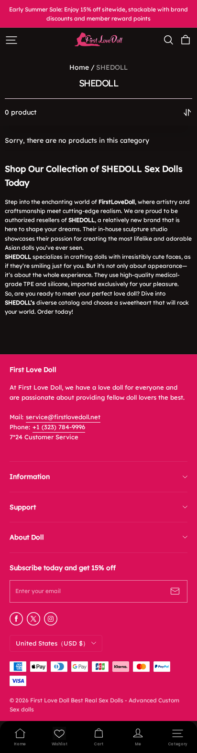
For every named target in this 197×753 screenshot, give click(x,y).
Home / (82, 67)
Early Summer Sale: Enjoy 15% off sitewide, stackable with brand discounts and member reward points (99, 14)
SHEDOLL (112, 67)
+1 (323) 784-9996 (59, 427)
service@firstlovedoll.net (63, 417)
